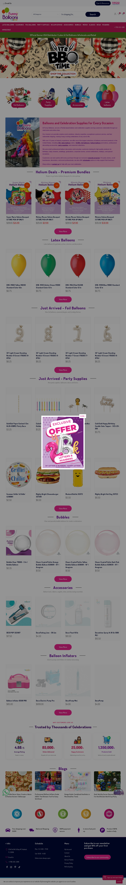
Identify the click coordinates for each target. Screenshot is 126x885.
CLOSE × (82, 416)
